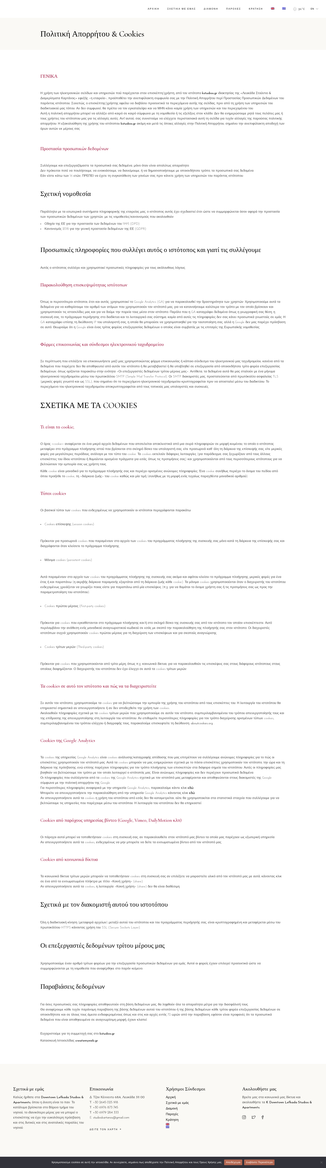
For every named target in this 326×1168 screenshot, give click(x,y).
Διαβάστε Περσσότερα (259, 1162)
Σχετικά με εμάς (177, 1103)
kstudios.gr (209, 93)
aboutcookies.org (202, 723)
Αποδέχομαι (233, 1162)
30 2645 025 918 (106, 1102)
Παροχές (172, 1114)
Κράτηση (172, 1120)
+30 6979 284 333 (106, 1112)
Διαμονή (172, 1108)
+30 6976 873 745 (105, 1107)
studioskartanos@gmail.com (111, 1117)
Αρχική (171, 1097)
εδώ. (191, 788)
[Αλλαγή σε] (272, 9)
